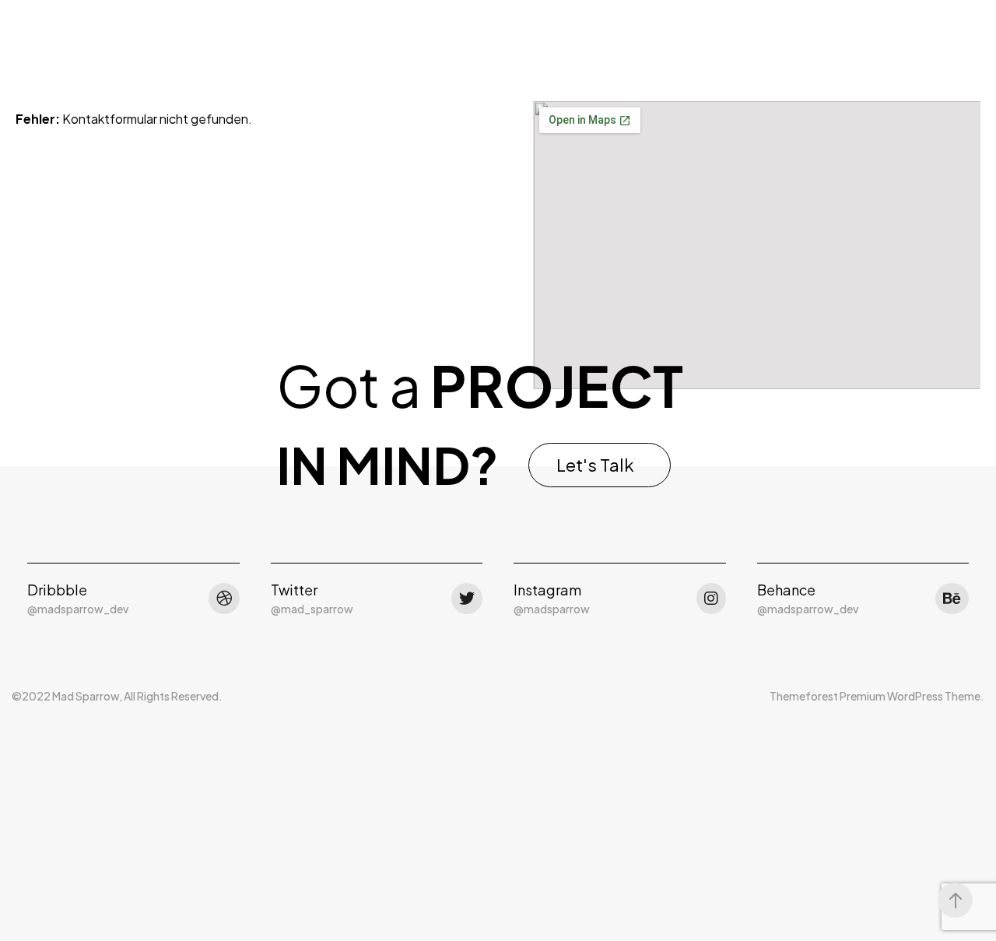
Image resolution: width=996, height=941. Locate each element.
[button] (599, 465)
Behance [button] (786, 590)
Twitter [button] (294, 590)
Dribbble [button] (57, 590)
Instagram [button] (547, 590)
